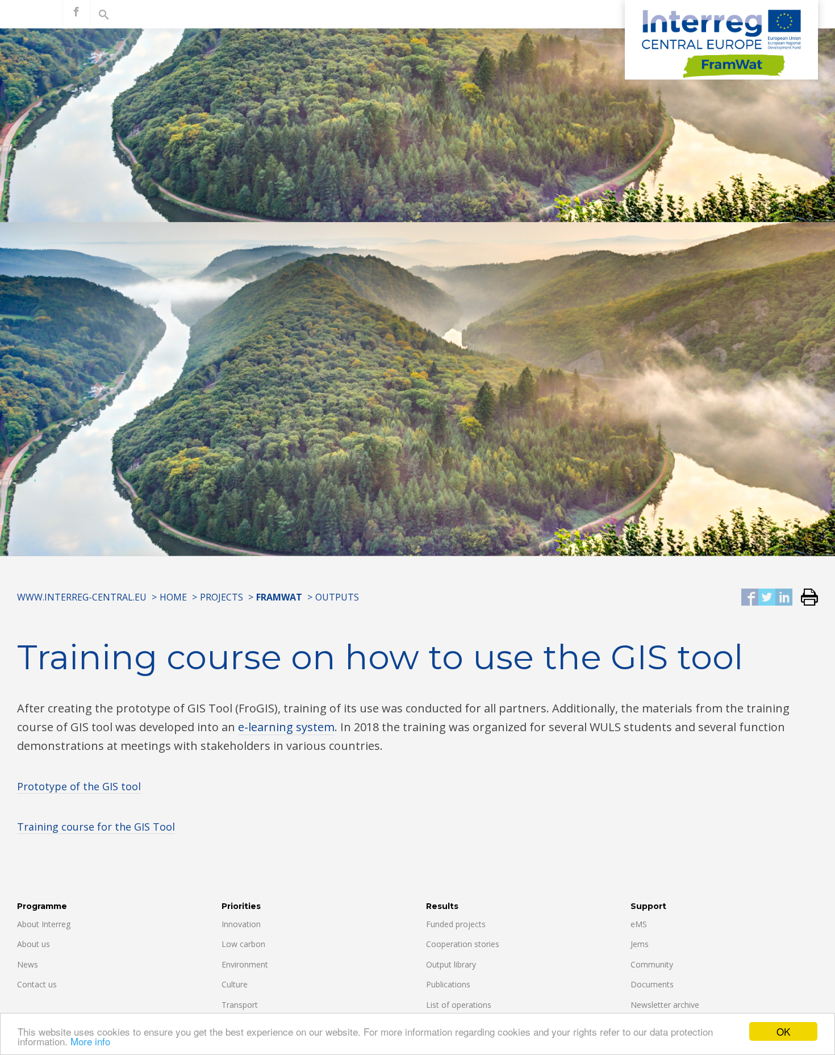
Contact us (37, 984)
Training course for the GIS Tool (96, 826)
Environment (245, 964)
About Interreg (43, 924)
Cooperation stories (462, 944)
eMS (639, 924)
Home (173, 597)
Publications (448, 984)
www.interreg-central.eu (82, 597)
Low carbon (243, 944)
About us (33, 944)
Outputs (337, 597)
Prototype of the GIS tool (79, 786)
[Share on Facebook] (749, 598)
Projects (221, 597)
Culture (235, 984)
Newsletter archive (665, 1004)
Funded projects (456, 924)
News (27, 964)
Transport (240, 1004)
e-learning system (286, 727)
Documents (652, 984)
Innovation (241, 924)
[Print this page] (805, 598)
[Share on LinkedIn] (783, 598)
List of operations (458, 1004)
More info (90, 1041)
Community (652, 964)
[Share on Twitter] (766, 598)
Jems (640, 944)
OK (783, 1031)
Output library (451, 964)
